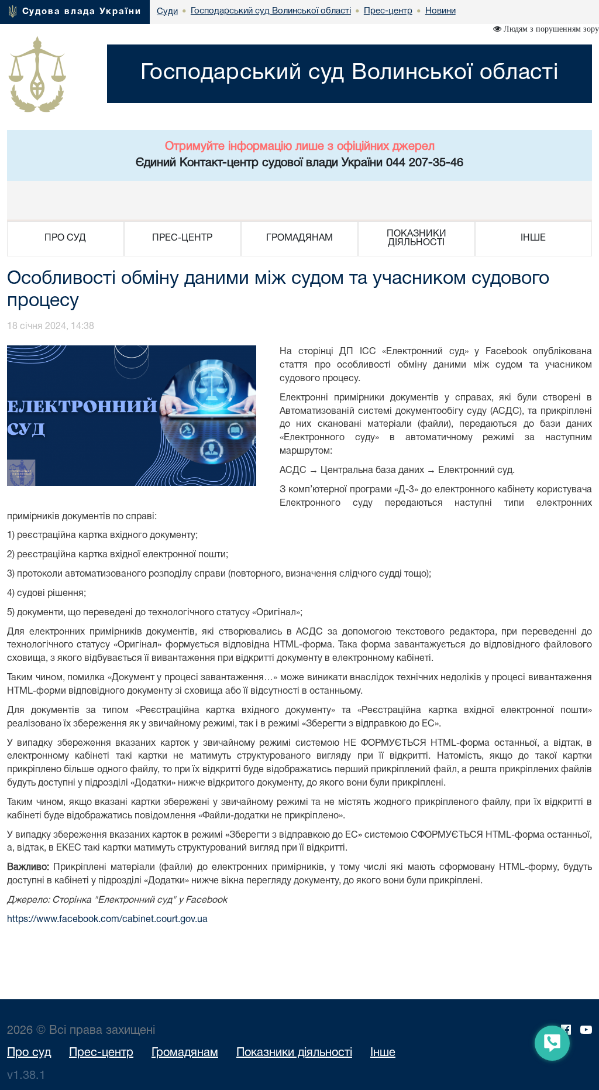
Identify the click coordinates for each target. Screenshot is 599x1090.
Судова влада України (82, 12)
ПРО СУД (65, 238)
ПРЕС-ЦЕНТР (182, 238)
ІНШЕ (533, 238)
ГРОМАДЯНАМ (299, 238)
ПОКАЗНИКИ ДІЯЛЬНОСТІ (416, 238)
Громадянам (185, 1053)
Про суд (29, 1053)
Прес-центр (101, 1053)
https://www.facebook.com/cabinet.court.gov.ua (107, 920)
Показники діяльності (294, 1053)
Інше (382, 1053)
